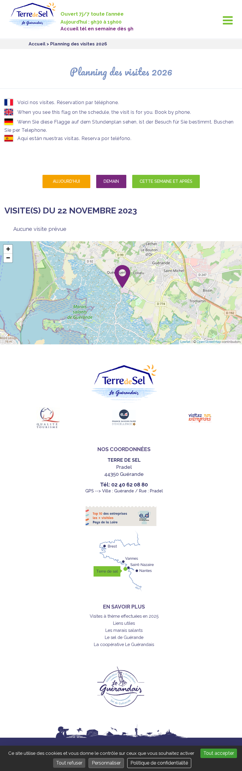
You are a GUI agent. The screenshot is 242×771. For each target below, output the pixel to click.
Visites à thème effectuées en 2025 (124, 616)
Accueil (37, 44)
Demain (111, 181)
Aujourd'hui (66, 181)
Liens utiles (124, 623)
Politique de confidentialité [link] (159, 763)
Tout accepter (218, 753)
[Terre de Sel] (34, 27)
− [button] (8, 258)
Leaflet (185, 342)
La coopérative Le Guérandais (124, 644)
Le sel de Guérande (124, 637)
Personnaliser (106, 763)
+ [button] (8, 249)
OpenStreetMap (209, 342)
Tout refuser (69, 763)
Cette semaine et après (166, 181)
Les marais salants (124, 630)
